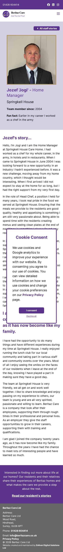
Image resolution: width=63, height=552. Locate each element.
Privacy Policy (11, 538)
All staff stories (48, 28)
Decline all (31, 316)
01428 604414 (11, 4)
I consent (31, 310)
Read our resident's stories (31, 495)
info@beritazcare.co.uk (23, 535)
